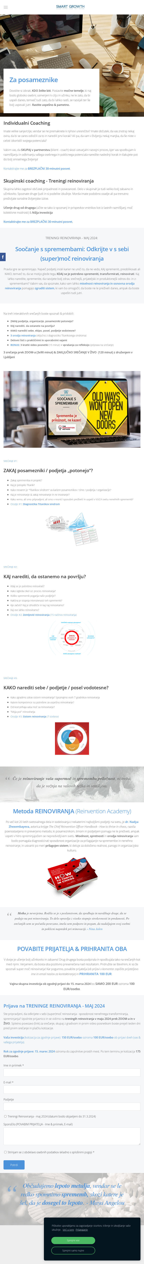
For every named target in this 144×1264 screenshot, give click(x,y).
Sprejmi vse (73, 1240)
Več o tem (68, 1229)
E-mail (9, 1082)
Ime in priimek (14, 1065)
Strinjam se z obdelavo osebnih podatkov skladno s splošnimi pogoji (50, 1152)
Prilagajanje (82, 1229)
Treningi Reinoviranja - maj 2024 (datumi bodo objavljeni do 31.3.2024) (51, 1116)
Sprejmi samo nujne (73, 1250)
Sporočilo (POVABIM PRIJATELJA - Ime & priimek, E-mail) (38, 1124)
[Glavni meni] (6, 7)
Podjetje (9, 1099)
